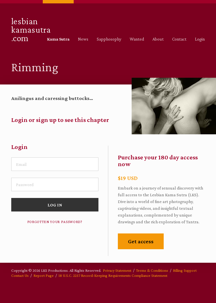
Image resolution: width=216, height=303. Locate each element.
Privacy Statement (117, 270)
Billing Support (185, 270)
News (83, 39)
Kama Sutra (58, 39)
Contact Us (20, 275)
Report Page (43, 275)
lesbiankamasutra (31, 29)
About (158, 39)
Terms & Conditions (152, 270)
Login (200, 39)
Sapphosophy (109, 39)
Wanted (137, 39)
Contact (179, 39)
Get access (141, 241)
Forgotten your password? (54, 222)
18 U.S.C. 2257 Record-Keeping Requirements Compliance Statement (112, 275)
